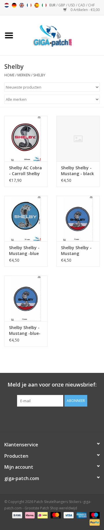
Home (9, 75)
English (21, 5)
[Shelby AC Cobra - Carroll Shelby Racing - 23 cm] (26, 138)
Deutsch (14, 5)
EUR (52, 5)
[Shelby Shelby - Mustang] (78, 218)
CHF (91, 5)
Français (29, 5)
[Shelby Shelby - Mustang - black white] (78, 138)
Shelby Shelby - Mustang (76, 250)
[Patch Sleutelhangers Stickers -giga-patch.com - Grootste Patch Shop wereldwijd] (61, 35)
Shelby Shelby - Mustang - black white (77, 171)
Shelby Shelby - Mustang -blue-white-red (24, 330)
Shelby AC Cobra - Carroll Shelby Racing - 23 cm (25, 171)
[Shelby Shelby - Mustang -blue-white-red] (26, 298)
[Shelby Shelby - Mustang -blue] (26, 218)
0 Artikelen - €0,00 (85, 9)
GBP (62, 5)
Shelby (39, 75)
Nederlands (6, 5)
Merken (23, 75)
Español (36, 5)
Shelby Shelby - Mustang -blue (24, 250)
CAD (82, 5)
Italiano (44, 5)
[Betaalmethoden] (16, 514)
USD (72, 5)
